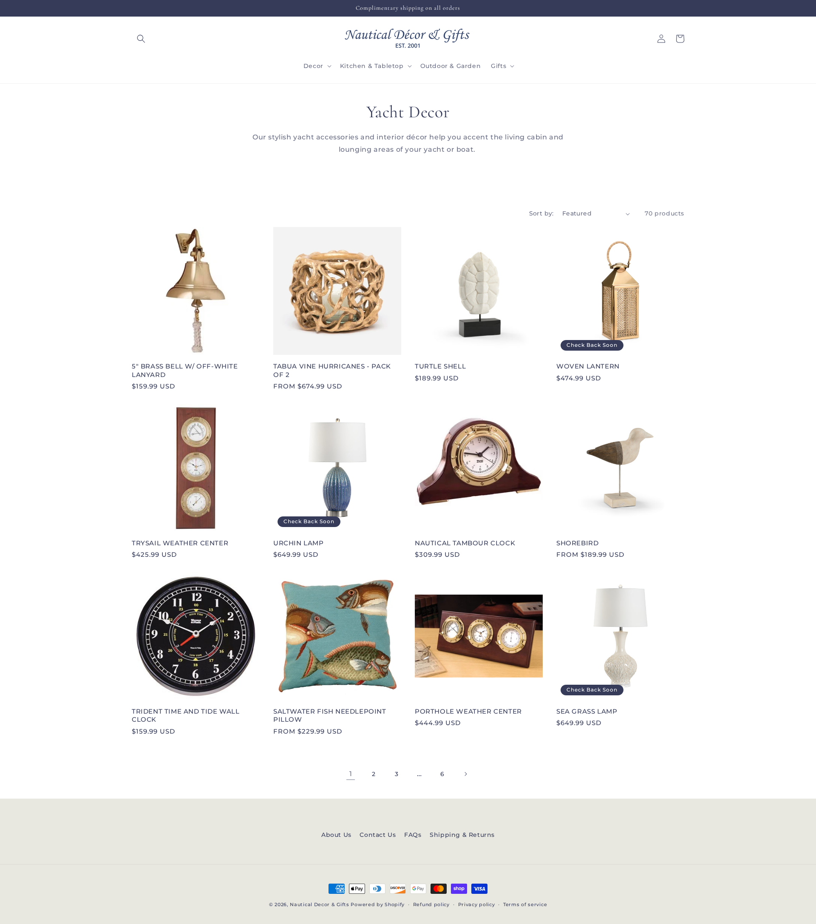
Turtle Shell (440, 366)
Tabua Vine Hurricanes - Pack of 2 (332, 370)
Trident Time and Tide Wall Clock (186, 715)
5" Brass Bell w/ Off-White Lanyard (185, 370)
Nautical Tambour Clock (465, 543)
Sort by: (541, 213)
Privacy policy (476, 904)
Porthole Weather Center (468, 711)
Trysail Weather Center (180, 543)
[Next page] (465, 774)
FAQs (412, 835)
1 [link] (350, 774)
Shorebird (577, 543)
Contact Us (378, 835)
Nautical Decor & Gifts (319, 904)
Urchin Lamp (298, 543)
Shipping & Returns (462, 835)
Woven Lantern (588, 366)
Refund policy (431, 904)
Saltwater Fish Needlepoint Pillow (329, 715)
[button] (141, 38)
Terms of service (525, 904)
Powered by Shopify (378, 904)
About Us (336, 835)
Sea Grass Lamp (586, 711)
